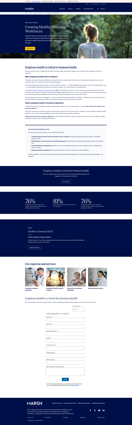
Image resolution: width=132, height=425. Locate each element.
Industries (62, 8)
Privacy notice (74, 385)
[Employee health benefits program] (55, 277)
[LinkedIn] (103, 410)
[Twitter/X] (94, 410)
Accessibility (65, 417)
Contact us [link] (103, 4)
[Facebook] (90, 410)
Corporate (28, 1)
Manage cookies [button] (101, 417)
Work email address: (51, 331)
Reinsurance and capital (47, 1)
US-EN (103, 8)
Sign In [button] (87, 4)
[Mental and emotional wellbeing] (76, 277)
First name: (49, 317)
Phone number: (50, 359)
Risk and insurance (36, 1)
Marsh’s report (44, 90)
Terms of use (30, 417)
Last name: (49, 324)
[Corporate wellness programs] (34, 277)
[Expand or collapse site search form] (97, 8)
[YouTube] (99, 410)
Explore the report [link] (34, 247)
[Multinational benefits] (97, 277)
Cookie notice (83, 417)
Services (70, 8)
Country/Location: (51, 345)
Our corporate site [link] (95, 4)
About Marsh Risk (88, 8)
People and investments (60, 1)
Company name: (50, 352)
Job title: (48, 338)
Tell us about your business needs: (55, 366)
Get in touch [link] (30, 48)
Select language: (76, 306)
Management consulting (72, 1)
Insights (78, 8)
